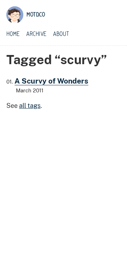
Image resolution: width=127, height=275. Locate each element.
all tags (30, 105)
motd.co (35, 15)
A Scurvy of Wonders (51, 81)
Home (13, 34)
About (61, 34)
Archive (36, 34)
